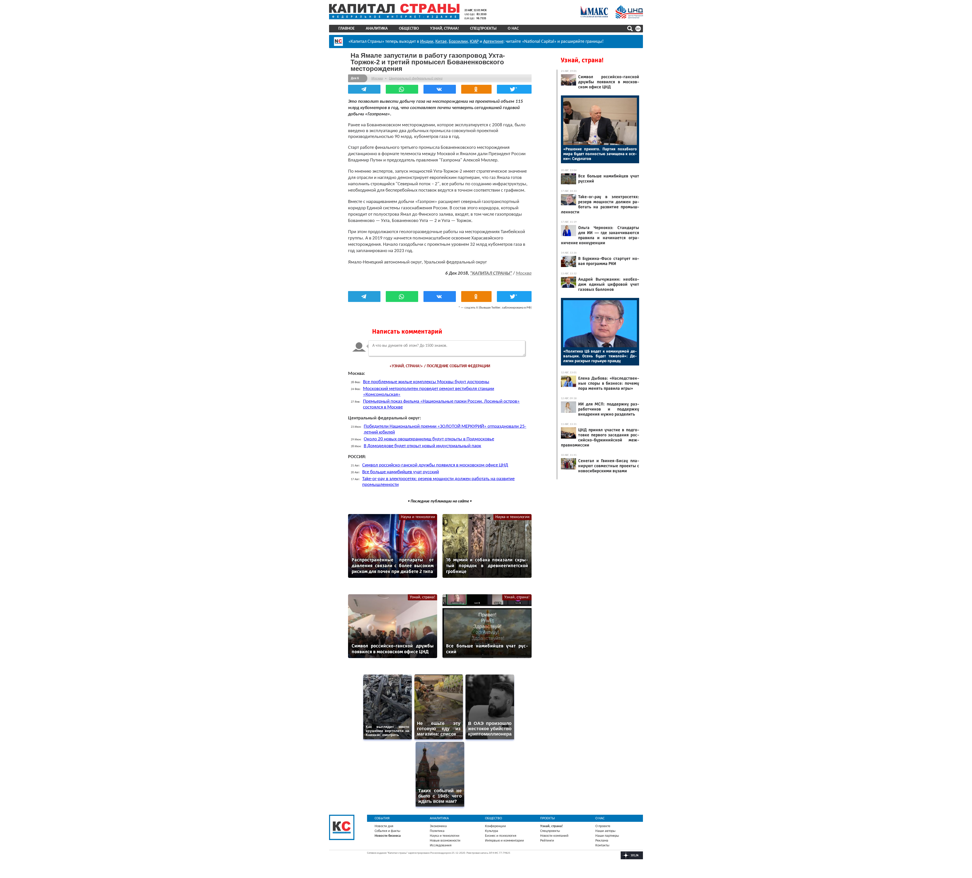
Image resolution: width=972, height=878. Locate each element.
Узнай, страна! (444, 29)
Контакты (602, 845)
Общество (409, 29)
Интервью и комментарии (504, 841)
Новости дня (384, 826)
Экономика (438, 826)
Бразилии (458, 41)
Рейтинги (547, 841)
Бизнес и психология (500, 836)
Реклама (601, 841)
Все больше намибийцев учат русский (400, 472)
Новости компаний (554, 836)
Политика (437, 831)
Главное (346, 29)
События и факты (387, 831)
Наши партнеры (607, 836)
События (382, 818)
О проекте (602, 826)
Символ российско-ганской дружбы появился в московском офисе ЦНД (435, 465)
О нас (513, 29)
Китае (441, 41)
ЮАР (474, 41)
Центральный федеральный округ (415, 78)
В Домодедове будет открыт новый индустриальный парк (422, 446)
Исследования (441, 845)
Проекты (547, 818)
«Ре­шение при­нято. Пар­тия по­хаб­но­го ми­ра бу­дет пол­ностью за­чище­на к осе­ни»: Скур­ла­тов (600, 154)
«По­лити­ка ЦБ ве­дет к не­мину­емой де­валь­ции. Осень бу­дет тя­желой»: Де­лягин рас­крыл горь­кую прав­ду (600, 356)
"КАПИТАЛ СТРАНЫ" (491, 273)
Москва (377, 78)
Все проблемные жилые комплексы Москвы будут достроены (426, 382)
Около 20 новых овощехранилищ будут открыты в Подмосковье (429, 439)
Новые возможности (445, 841)
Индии (426, 41)
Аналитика (377, 29)
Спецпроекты (483, 29)
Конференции (495, 826)
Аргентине (493, 41)
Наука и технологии (418, 517)
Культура (491, 831)
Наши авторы (605, 831)
